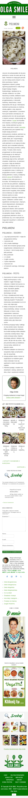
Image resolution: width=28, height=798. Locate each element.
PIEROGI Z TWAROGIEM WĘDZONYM (6, 451)
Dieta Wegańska (9, 587)
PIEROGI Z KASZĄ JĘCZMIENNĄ (6, 423)
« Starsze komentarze (8, 502)
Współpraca (10, 780)
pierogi (9, 177)
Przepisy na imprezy (10, 601)
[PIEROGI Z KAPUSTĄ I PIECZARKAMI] (21, 417)
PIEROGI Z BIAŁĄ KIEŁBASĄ (14, 449)
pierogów (22, 127)
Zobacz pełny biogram (13, 397)
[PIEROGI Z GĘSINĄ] (21, 443)
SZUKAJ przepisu (7, 782)
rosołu (14, 120)
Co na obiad (8, 593)
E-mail (4, 539)
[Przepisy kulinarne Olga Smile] (14, 9)
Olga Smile (10, 28)
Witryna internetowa (7, 545)
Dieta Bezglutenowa (10, 582)
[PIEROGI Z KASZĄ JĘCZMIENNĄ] (6, 417)
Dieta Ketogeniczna (10, 584)
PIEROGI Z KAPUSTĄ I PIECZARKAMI (21, 425)
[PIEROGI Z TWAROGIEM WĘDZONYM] (6, 443)
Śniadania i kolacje (10, 595)
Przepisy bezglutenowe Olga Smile (14, 749)
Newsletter (9, 777)
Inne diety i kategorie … (11, 598)
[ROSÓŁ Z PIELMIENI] (14, 417)
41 (19, 28)
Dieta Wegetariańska (10, 590)
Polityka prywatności (17, 775)
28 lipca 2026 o (14, 491)
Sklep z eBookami (20, 782)
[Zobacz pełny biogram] (21, 397)
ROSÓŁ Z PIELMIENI (14, 422)
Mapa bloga (19, 777)
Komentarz (5, 516)
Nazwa (4, 533)
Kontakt (19, 780)
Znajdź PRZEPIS (9, 604)
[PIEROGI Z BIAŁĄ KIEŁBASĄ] (14, 443)
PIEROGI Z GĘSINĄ (22, 448)
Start (5, 775)
